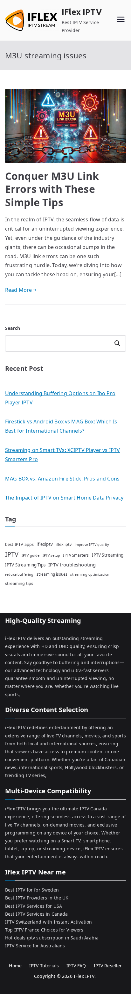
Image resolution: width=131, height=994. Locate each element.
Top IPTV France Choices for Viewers (44, 930)
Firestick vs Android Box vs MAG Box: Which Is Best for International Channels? (61, 426)
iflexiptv (44, 544)
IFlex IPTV (82, 12)
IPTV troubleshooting (72, 564)
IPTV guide (31, 555)
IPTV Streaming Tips (25, 565)
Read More (18, 289)
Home (15, 966)
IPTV (12, 554)
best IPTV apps (19, 544)
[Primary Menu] (121, 20)
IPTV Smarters (76, 555)
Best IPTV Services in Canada (36, 914)
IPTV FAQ (76, 966)
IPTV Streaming (107, 555)
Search (12, 328)
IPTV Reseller (108, 966)
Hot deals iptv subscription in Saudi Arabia (52, 938)
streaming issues (52, 574)
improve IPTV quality (92, 544)
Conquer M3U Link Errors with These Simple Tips (52, 189)
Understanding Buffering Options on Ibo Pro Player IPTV (60, 398)
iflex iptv (64, 544)
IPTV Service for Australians (35, 946)
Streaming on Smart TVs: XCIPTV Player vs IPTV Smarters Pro (62, 455)
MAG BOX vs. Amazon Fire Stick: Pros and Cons (62, 478)
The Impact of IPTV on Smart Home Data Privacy (64, 497)
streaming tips (19, 583)
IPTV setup (51, 555)
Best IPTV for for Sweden (32, 890)
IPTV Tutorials (44, 966)
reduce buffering (19, 574)
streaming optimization (89, 574)
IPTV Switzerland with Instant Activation (48, 922)
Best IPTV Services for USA (33, 906)
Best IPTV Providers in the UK (37, 898)
